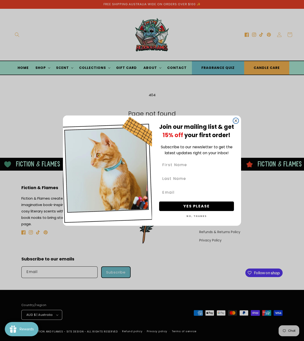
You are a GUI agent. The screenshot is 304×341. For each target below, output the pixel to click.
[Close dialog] (236, 121)
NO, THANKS (196, 216)
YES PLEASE (196, 206)
